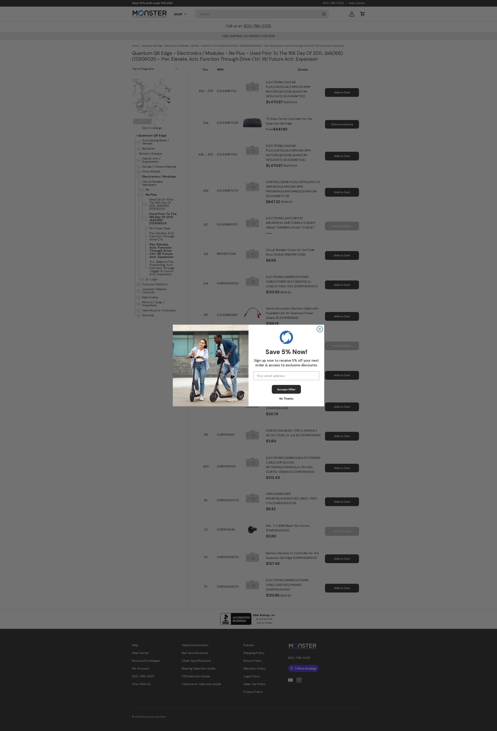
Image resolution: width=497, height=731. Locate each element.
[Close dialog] (320, 329)
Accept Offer (286, 389)
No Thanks (286, 398)
